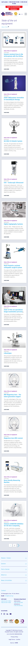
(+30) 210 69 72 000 (14, 2)
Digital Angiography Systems (13, 224)
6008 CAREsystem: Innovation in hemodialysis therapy (14, 98)
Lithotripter (8, 353)
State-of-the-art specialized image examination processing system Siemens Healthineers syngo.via (14, 312)
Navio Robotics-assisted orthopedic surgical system (13, 266)
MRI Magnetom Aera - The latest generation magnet (12, 396)
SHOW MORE (6, 69)
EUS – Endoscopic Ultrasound (13, 183)
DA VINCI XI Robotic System (13, 141)
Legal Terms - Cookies (14, 639)
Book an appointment (13, 6)
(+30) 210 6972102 (18, 605)
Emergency (14, 9)
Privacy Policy (14, 637)
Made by (12, 642)
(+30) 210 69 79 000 (6, 602)
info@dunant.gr (9, 596)
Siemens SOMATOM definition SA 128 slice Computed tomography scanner (13, 526)
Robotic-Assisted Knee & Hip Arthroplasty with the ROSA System (13, 56)
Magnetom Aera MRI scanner (13, 438)
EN (19, 14)
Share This (4, 27)
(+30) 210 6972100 (18, 602)
